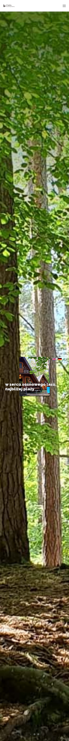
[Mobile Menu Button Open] (64, 6)
